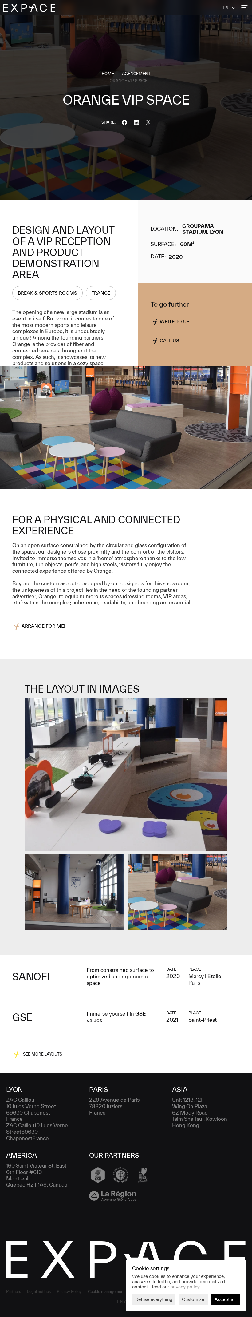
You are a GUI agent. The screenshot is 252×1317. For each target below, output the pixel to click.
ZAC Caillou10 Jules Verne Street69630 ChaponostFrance (37, 1132)
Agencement (136, 73)
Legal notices (39, 1291)
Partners (13, 1291)
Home (108, 73)
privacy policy (184, 1286)
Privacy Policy (69, 1291)
